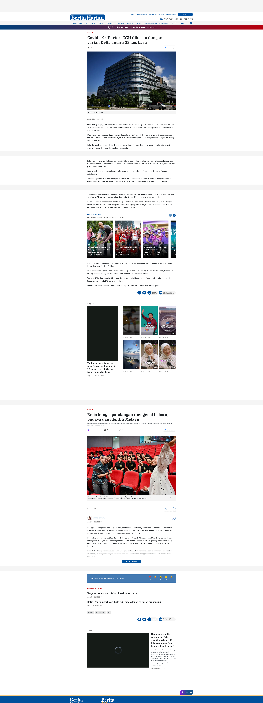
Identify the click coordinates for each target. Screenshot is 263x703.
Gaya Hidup (120, 23)
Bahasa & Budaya (150, 23)
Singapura (83, 23)
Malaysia (92, 23)
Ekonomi (110, 23)
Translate (110, 456)
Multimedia (163, 23)
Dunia (101, 23)
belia (109, 639)
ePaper (161, 14)
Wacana (130, 23)
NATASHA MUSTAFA (99, 544)
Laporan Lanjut (131, 588)
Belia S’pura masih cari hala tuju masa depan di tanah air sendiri (124, 628)
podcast (90, 639)
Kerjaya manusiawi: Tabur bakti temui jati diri (113, 620)
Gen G (174, 23)
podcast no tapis (100, 639)
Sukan (139, 23)
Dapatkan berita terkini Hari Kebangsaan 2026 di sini (133, 27)
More (183, 23)
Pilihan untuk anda (94, 215)
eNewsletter (153, 14)
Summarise (94, 456)
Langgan (185, 14)
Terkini (74, 23)
